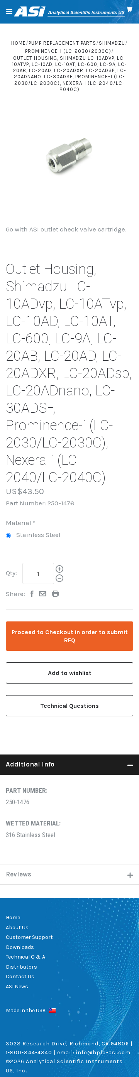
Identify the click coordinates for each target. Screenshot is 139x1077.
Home (13, 917)
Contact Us (20, 976)
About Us (17, 927)
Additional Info (30, 764)
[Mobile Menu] (9, 11)
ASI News (17, 986)
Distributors (21, 967)
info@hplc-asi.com (103, 1052)
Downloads (20, 947)
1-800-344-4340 (29, 1052)
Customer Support (29, 937)
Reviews (18, 874)
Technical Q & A (25, 957)
